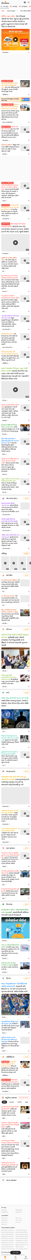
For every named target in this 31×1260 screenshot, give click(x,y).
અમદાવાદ (11, 1102)
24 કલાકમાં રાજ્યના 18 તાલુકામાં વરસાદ (22, 1234)
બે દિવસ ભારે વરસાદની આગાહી (7, 1248)
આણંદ (26, 1102)
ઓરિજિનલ (5, 94)
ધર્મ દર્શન (4, 154)
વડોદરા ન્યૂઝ (4, 1224)
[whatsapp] (26, 52)
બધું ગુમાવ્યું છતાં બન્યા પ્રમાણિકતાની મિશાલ (22, 1240)
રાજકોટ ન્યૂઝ (4, 1222)
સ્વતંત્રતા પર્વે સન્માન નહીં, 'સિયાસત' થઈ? (22, 1242)
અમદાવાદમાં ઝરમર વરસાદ (21, 1230)
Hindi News (4, 1210)
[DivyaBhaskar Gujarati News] (5, 3)
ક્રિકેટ (4, 454)
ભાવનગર (4, 291)
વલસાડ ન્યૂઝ (18, 1218)
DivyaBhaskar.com (20, 1254)
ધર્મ (3, 271)
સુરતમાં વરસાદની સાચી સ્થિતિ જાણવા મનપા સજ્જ (22, 1232)
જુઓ (15, 1258)
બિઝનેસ (4, 434)
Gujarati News (4, 1212)
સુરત (3, 311)
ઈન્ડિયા (4, 400)
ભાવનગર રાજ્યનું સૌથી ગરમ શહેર (8, 1234)
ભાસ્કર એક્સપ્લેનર (7, 347)
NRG (4, 1102)
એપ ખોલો (15, 1252)
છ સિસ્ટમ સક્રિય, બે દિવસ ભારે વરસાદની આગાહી (22, 1248)
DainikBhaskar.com (6, 1254)
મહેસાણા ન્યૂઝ (4, 1220)
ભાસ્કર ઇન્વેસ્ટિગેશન (7, 122)
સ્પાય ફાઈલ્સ (5, 218)
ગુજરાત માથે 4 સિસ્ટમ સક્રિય (22, 1236)
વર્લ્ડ (3, 731)
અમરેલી (19, 1102)
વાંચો (5, 1258)
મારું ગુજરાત (5, 52)
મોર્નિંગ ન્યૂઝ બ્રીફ (20, 1246)
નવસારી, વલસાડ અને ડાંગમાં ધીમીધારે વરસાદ (8, 1242)
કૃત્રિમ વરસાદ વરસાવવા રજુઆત (8, 1230)
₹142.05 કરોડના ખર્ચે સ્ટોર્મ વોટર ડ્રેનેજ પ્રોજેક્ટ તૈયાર (8, 1238)
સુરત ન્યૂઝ (18, 1222)
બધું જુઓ (26, 553)
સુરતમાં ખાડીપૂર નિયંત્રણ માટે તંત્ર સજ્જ (22, 1238)
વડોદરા (4, 200)
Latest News (19, 1212)
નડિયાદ (4, 866)
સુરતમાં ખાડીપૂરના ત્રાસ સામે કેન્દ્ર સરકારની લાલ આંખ (8, 1232)
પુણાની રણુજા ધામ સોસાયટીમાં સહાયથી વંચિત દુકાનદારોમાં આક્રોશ (8, 1236)
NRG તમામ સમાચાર (24, 1097)
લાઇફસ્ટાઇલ (5, 806)
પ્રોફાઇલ (26, 1258)
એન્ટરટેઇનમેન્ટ (6, 329)
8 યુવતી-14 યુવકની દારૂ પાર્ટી (22, 1244)
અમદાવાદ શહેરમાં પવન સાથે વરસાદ (8, 1244)
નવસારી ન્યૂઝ (4, 1218)
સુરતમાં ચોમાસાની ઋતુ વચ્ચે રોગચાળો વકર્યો (8, 1246)
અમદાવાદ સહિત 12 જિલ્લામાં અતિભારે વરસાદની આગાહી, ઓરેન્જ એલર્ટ (8, 1240)
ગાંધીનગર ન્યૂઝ (19, 1220)
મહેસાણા (4, 420)
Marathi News (19, 1210)
